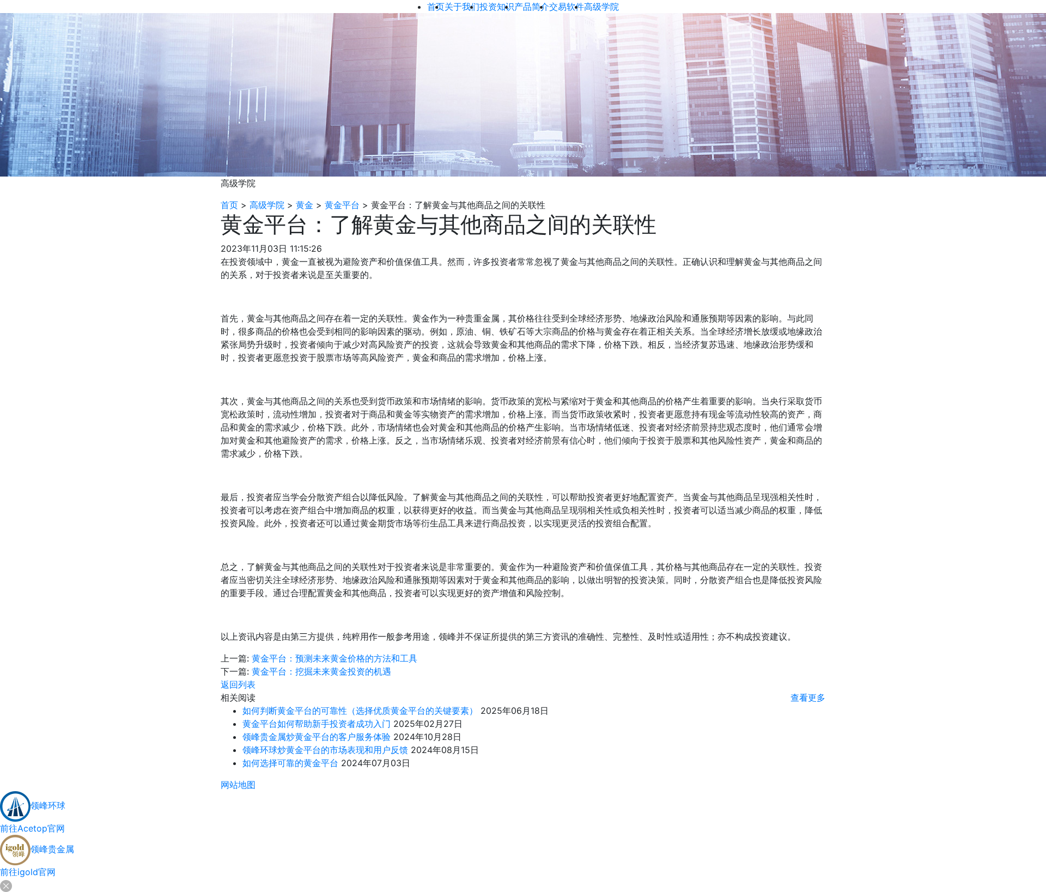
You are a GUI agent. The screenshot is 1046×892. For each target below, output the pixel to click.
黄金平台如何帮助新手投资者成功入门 (316, 723)
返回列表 (238, 684)
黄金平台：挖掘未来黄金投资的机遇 (321, 671)
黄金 (304, 204)
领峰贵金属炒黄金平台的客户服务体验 (316, 736)
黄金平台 (342, 204)
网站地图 (238, 784)
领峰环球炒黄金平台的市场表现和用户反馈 (325, 749)
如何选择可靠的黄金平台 (290, 762)
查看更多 (807, 697)
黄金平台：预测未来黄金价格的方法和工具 (334, 658)
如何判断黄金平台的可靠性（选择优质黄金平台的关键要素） (360, 710)
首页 (229, 204)
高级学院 (267, 204)
